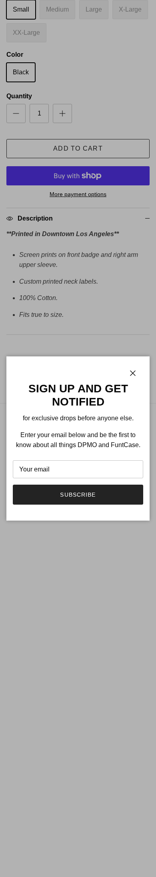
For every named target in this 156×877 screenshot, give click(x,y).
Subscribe (78, 494)
